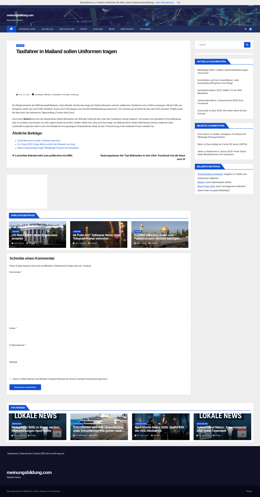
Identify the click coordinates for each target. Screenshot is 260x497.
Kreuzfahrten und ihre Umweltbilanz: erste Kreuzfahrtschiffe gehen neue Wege (98, 430)
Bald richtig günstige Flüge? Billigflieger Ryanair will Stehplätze (48, 148)
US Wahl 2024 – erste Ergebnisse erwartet (34, 236)
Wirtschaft (127, 29)
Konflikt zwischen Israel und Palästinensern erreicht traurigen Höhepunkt (156, 238)
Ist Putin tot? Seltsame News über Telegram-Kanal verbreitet (96, 236)
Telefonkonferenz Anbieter (210, 174)
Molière (201, 182)
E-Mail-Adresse (17, 345)
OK (178, 2)
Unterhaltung (27, 29)
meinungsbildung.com (20, 15)
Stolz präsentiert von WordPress (20, 491)
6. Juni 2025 (20, 436)
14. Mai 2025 (205, 436)
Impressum (12, 453)
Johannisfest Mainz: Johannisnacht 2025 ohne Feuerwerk (221, 428)
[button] (246, 29)
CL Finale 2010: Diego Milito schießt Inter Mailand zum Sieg (46, 144)
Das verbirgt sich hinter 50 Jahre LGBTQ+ (226, 144)
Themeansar (55, 491)
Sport (83, 29)
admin (32, 243)
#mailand (39, 94)
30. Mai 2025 (82, 436)
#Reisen (47, 94)
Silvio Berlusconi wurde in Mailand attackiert (39, 140)
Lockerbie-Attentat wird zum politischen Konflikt (43, 155)
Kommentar (15, 272)
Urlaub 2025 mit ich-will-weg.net (48, 453)
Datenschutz (26, 453)
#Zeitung (74, 94)
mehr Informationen (164, 2)
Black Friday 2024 (206, 186)
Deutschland (66, 29)
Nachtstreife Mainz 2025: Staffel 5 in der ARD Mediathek (159, 428)
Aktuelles (47, 29)
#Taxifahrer (57, 94)
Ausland (98, 29)
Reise (112, 29)
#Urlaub (66, 94)
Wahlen (249, 491)
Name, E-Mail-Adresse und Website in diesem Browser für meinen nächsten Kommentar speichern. (60, 379)
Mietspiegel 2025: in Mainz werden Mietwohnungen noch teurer (35, 428)
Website (13, 362)
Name (13, 328)
